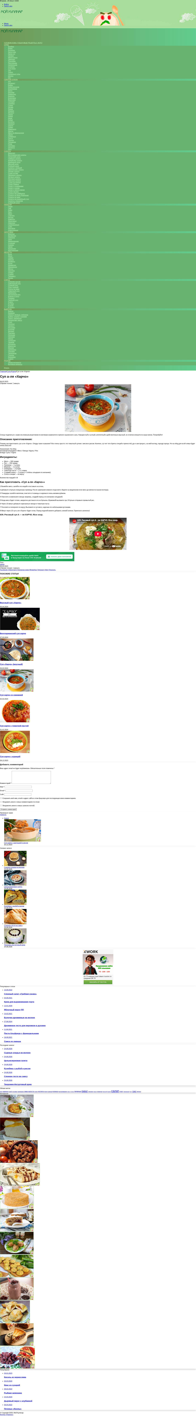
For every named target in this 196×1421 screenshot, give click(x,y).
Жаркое (11, 111)
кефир (36, 1091)
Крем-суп (11, 54)
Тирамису (12, 276)
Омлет (10, 135)
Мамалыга (12, 129)
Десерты (8, 252)
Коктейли (11, 228)
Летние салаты (13, 171)
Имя (2, 787)
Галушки (11, 102)
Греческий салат (14, 157)
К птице (11, 304)
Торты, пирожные (15, 318)
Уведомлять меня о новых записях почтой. (18, 805)
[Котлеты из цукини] (17, 1276)
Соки (10, 226)
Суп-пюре (12, 69)
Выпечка (8, 309)
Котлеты (11, 122)
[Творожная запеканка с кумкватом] (20, 1185)
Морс (10, 214)
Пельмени (12, 142)
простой (105, 1091)
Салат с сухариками (15, 186)
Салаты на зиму (14, 197)
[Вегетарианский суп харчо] (20, 629)
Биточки (11, 92)
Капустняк (12, 52)
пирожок (90, 1091)
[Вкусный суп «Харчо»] (15, 599)
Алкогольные (13, 230)
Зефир (10, 258)
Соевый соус (13, 285)
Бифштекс (12, 94)
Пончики (11, 351)
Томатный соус (14, 291)
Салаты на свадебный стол (18, 199)
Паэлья (11, 140)
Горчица (11, 298)
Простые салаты (14, 181)
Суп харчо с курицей (10, 756)
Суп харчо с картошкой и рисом (16, 843)
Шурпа (10, 76)
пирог (85, 1091)
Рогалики (11, 328)
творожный (126, 1091)
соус (121, 1091)
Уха (9, 70)
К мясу (10, 302)
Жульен (11, 113)
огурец (72, 1091)
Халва (10, 278)
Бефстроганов (13, 87)
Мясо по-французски (16, 133)
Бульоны (11, 50)
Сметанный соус (14, 283)
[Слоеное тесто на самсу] (15, 924)
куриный (50, 1091)
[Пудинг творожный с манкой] (15, 1139)
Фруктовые (12, 221)
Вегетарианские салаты (17, 155)
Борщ (10, 48)
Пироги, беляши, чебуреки (18, 315)
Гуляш (10, 105)
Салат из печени (14, 182)
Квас (10, 212)
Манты (10, 131)
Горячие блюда (11, 80)
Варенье (11, 234)
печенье (77, 1091)
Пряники (11, 337)
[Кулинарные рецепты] (11, 20)
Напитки (8, 204)
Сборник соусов (14, 282)
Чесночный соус (14, 294)
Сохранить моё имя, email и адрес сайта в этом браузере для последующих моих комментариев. (39, 798)
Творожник (12, 353)
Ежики (10, 109)
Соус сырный (13, 287)
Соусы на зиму (13, 289)
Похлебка (12, 61)
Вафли (10, 311)
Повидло (11, 238)
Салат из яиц (13, 173)
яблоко (139, 1091)
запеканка (21, 1091)
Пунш (10, 206)
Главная (3, 371)
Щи (9, 78)
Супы (6, 45)
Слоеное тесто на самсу (13, 925)
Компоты (11, 219)
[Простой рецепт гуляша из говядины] (19, 1162)
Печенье (11, 324)
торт (134, 1091)
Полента (11, 147)
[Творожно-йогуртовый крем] (15, 943)
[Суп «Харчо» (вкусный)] (17, 660)
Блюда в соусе (13, 296)
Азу (9, 81)
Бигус (10, 91)
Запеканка (12, 350)
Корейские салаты (15, 160)
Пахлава (11, 333)
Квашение (12, 249)
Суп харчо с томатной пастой (14, 726)
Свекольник (12, 65)
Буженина (12, 98)
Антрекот (11, 83)
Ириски (11, 260)
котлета (41, 1091)
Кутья (10, 263)
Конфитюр (12, 236)
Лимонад (11, 223)
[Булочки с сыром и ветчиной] (15, 1322)
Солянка (11, 67)
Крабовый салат (14, 162)
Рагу (10, 149)
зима (26, 1091)
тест (131, 1091)
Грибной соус (13, 300)
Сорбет (11, 274)
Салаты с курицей (15, 168)
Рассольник (12, 63)
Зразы (10, 114)
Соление (11, 243)
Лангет (10, 125)
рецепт (109, 1091)
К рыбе (10, 305)
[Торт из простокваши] (17, 1231)
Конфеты (11, 261)
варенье (5, 1091)
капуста (31, 1091)
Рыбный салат (13, 166)
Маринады (12, 293)
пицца (95, 1091)
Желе (10, 256)
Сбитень (11, 215)
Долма (10, 107)
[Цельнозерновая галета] (15, 885)
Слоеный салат (14, 203)
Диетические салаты (16, 170)
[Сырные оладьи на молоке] (15, 865)
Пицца (10, 339)
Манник (11, 348)
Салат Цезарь (13, 192)
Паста (10, 138)
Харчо (10, 72)
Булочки (11, 329)
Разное (7, 361)
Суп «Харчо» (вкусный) (11, 664)
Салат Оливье (13, 184)
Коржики (11, 313)
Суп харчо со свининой (11, 695)
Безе (10, 254)
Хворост (11, 326)
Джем (10, 247)
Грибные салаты (14, 159)
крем (45, 1091)
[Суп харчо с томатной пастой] (15, 722)
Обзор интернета (14, 362)
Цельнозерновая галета (13, 887)
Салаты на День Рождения (18, 195)
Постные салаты (14, 179)
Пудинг (10, 272)
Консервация (13, 250)
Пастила (11, 271)
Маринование (13, 241)
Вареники (12, 100)
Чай (9, 208)
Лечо (10, 239)
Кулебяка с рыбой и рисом (14, 906)
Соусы (7, 280)
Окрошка (11, 59)
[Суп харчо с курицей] (15, 752)
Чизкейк (11, 342)
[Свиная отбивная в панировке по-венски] (17, 1116)
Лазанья (11, 124)
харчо (2, 564)
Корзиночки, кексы (15, 320)
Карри (10, 116)
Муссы (10, 269)
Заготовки (8, 232)
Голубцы (11, 103)
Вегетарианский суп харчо (13, 633)
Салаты (7, 151)
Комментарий (5, 783)
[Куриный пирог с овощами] (17, 1345)
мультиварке (63, 1091)
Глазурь (11, 355)
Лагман (11, 56)
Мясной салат (13, 164)
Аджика (11, 245)
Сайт (2, 794)
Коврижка (12, 357)
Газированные (13, 225)
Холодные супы (14, 74)
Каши (10, 118)
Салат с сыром (13, 188)
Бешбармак (12, 89)
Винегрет (11, 153)
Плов (10, 144)
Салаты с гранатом (15, 201)
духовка (14, 1091)
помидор (99, 1091)
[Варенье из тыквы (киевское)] (17, 1368)
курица (55, 1091)
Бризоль (11, 96)
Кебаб (10, 120)
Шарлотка (12, 346)
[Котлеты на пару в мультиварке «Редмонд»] (17, 1254)
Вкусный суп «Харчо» (10, 603)
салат (115, 1091)
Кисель (10, 217)
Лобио (10, 127)
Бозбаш (11, 46)
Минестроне (12, 57)
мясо (68, 1091)
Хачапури (12, 340)
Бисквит (11, 331)
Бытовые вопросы (15, 364)
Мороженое (12, 267)
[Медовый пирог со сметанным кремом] (17, 1208)
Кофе (10, 210)
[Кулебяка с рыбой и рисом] (15, 904)
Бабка (10, 85)
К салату (11, 307)
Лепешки (11, 335)
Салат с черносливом (16, 190)
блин (1, 1091)
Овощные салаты (15, 175)
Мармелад (12, 265)
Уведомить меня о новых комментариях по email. (21, 802)
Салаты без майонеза (16, 193)
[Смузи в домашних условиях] (17, 1299)
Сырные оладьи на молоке (14, 867)
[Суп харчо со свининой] (17, 691)
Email (2, 790)
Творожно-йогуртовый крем (14, 945)
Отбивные (12, 136)
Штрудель (12, 344)
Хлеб (10, 322)
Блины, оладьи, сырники (17, 317)
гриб (10, 1091)
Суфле (10, 359)
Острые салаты (14, 177)
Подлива (11, 146)
